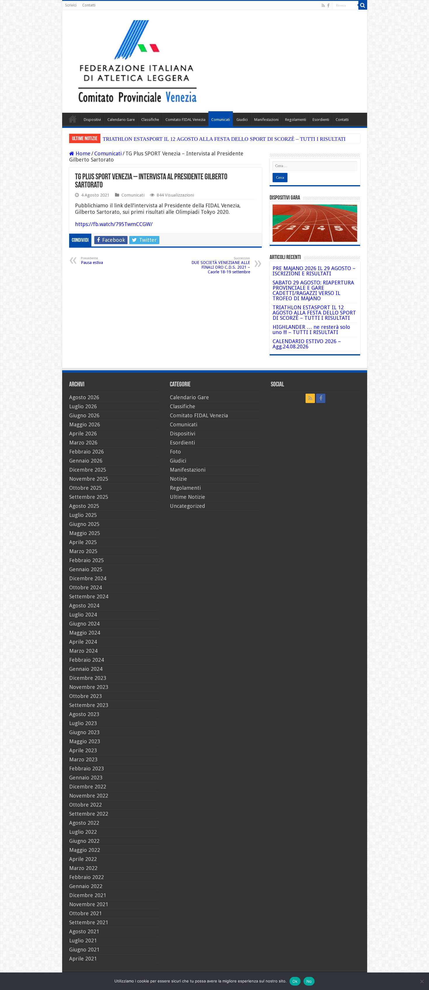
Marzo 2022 (83, 868)
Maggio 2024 (84, 633)
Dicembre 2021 (87, 895)
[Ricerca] (362, 5)
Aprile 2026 (83, 433)
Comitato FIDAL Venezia (185, 119)
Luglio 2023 (83, 723)
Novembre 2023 (88, 687)
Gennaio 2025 (85, 569)
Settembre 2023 (88, 705)
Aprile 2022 (83, 859)
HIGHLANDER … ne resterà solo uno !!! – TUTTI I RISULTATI (311, 329)
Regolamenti (295, 119)
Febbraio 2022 (86, 877)
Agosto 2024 (84, 605)
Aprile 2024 (83, 642)
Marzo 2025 (83, 551)
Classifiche (150, 119)
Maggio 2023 (84, 741)
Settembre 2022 (88, 814)
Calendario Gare (121, 119)
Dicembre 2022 (87, 787)
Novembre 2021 (88, 904)
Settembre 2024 (88, 596)
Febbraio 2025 (86, 560)
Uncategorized (187, 506)
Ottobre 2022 (85, 805)
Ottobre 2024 (85, 587)
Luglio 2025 (83, 515)
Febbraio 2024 (86, 660)
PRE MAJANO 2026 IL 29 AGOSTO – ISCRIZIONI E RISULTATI (314, 271)
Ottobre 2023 (85, 696)
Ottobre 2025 (85, 488)
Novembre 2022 (88, 796)
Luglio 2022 (83, 832)
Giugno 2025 (84, 524)
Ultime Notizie (187, 497)
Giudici (242, 119)
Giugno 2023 (84, 732)
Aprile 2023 (83, 750)
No (309, 981)
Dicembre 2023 (87, 678)
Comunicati (220, 119)
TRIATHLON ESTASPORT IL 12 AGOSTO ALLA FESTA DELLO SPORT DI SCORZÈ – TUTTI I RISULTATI (224, 139)
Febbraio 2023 (86, 768)
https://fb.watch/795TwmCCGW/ (114, 224)
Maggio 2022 (84, 850)
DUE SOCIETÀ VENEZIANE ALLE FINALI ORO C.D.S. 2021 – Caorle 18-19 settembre (220, 265)
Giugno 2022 (84, 841)
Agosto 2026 (84, 397)
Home (72, 119)
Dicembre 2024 (87, 578)
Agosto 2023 (84, 714)
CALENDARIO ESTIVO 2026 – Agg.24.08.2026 (307, 344)
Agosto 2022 (84, 823)
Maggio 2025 (84, 533)
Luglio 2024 (83, 615)
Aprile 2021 (83, 959)
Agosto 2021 (84, 931)
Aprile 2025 (83, 542)
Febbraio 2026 (86, 452)
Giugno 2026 (84, 415)
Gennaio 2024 (85, 669)
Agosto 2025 (84, 506)
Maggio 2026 (84, 424)
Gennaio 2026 (85, 461)
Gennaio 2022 (85, 886)
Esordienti (321, 119)
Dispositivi (92, 119)
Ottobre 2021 (85, 913)
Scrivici (70, 5)
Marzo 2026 (83, 443)
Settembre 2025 (88, 497)
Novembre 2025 (88, 479)
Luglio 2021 (83, 940)
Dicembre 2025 (87, 470)
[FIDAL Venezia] (215, 61)
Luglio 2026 (83, 406)
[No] (422, 981)
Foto (175, 452)
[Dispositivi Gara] (315, 223)
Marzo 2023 (83, 759)
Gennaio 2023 (85, 777)
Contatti (88, 5)
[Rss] (323, 5)
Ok (295, 981)
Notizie (178, 479)
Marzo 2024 (83, 651)
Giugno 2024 (84, 624)
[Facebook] (328, 5)
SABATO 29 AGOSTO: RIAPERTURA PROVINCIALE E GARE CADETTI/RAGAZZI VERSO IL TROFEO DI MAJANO (313, 290)
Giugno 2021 (84, 949)
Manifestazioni (266, 119)
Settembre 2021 (88, 922)
